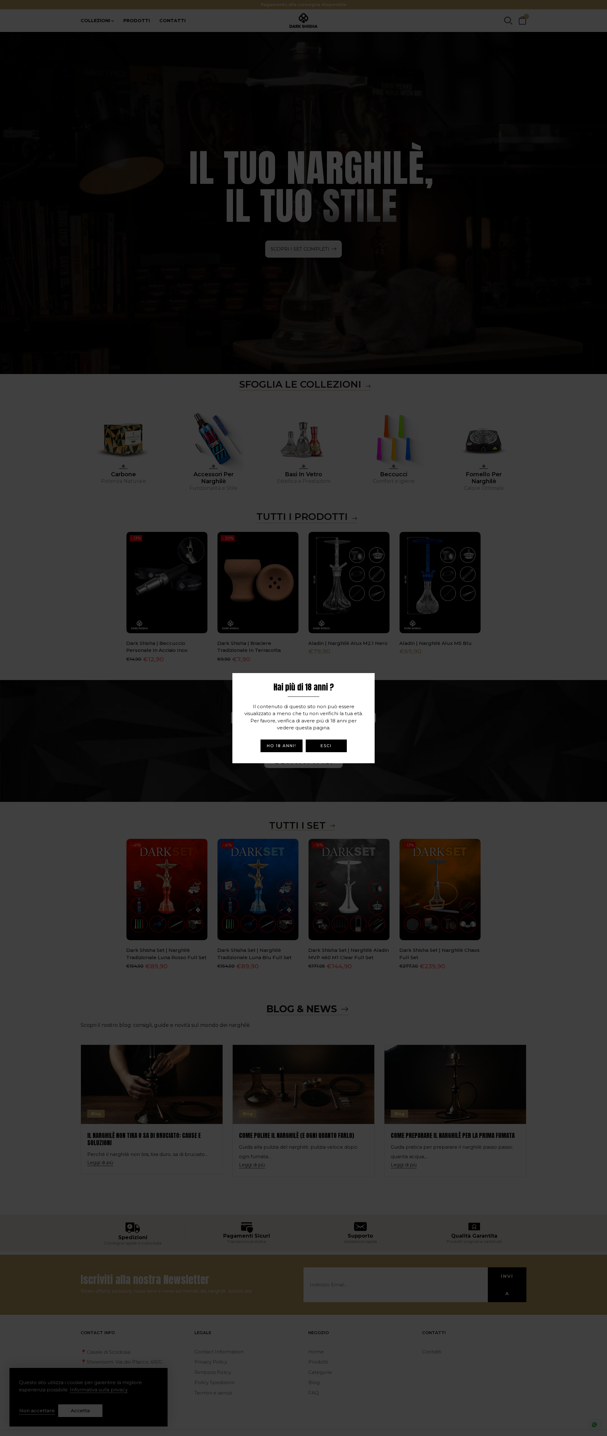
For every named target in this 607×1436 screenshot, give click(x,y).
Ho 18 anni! (281, 745)
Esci (326, 745)
